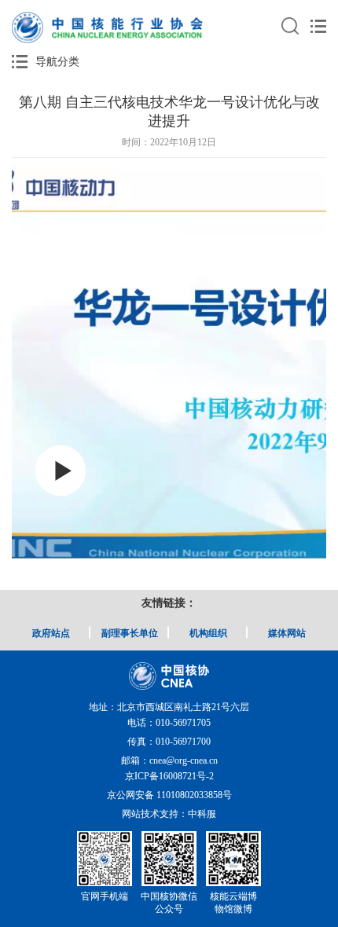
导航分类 (57, 62)
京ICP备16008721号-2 (169, 776)
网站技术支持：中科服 (169, 813)
